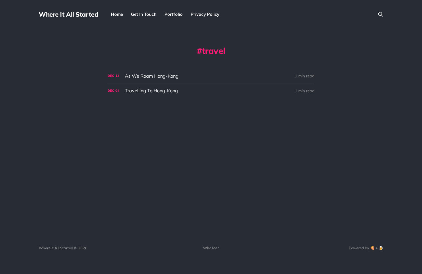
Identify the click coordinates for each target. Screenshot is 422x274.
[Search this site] (380, 14)
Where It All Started (68, 14)
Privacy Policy (205, 14)
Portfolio (173, 14)
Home (117, 14)
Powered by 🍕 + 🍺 (366, 248)
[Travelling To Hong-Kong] (211, 90)
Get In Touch (143, 14)
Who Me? (211, 248)
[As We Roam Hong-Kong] (211, 76)
